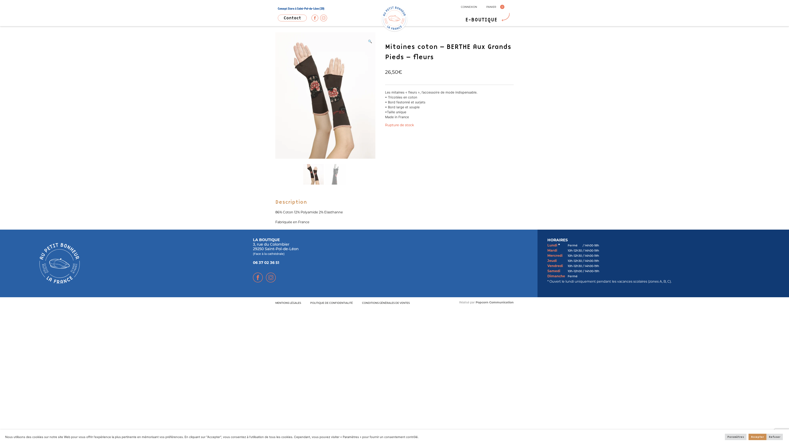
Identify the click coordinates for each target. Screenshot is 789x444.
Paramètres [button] (735, 437)
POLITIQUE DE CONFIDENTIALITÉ (331, 303)
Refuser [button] (774, 437)
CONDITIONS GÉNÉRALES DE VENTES (386, 303)
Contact (292, 18)
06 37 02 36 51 (266, 263)
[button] (370, 41)
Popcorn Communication (495, 302)
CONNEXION (469, 6)
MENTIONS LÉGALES (288, 303)
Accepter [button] (757, 437)
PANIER (491, 6)
